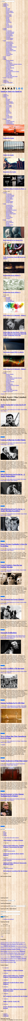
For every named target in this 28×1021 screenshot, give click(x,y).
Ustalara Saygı (9, 27)
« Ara (2, 936)
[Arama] (1, 1)
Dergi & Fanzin (9, 11)
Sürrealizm (8, 226)
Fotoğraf (5, 28)
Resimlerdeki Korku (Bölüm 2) (11, 275)
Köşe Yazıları (9, 16)
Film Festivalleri (9, 70)
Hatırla (6, 916)
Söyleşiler (8, 61)
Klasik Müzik (9, 48)
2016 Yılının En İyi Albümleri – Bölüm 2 (14, 315)
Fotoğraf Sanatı (9, 122)
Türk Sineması (9, 62)
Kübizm (7, 223)
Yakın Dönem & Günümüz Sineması (14, 64)
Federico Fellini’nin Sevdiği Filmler (13, 440)
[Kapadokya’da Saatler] (13, 169)
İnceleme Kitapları (10, 33)
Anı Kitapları (9, 30)
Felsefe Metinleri (9, 35)
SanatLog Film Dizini (8, 77)
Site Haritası (5, 1016)
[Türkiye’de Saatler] (13, 152)
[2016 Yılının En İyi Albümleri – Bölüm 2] (13, 312)
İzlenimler (8, 120)
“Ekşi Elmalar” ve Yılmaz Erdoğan (13, 840)
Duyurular (8, 297)
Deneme (8, 9)
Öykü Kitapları (9, 34)
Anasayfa (5, 3)
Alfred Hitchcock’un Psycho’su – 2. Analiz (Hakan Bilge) (13, 475)
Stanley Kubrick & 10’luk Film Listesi (14, 761)
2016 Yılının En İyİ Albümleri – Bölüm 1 (14, 369)
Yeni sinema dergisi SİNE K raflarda (13, 352)
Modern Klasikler (10, 60)
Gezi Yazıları (8, 14)
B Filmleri (8, 69)
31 (25, 707)
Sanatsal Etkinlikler (10, 301)
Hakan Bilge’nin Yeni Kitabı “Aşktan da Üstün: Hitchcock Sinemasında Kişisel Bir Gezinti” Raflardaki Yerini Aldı (14, 334)
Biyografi (8, 8)
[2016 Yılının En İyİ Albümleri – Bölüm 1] (13, 366)
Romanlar (8, 37)
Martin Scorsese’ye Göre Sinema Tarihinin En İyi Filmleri (12, 795)
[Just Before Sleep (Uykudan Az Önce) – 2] (13, 186)
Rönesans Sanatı (9, 224)
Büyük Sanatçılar (9, 222)
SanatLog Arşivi (4, 900)
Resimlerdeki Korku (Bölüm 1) (11, 292)
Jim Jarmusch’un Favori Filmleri (12, 599)
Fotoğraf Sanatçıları (10, 121)
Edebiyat (5, 6)
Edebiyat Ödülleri (10, 12)
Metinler (8, 51)
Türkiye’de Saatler (8, 155)
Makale (7, 18)
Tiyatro (25, 956)
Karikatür (8, 298)
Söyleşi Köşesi (9, 25)
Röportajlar (8, 53)
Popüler (5, 832)
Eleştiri (7, 13)
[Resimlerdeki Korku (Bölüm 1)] (13, 289)
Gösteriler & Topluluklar (11, 46)
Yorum (4, 834)
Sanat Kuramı (9, 300)
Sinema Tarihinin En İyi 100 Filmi (12, 703)
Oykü (7, 23)
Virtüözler (8, 55)
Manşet (8, 480)
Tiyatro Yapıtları (9, 39)
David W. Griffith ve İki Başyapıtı (12, 668)
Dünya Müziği (9, 44)
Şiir (6, 7)
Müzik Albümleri (9, 49)
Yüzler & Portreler (10, 123)
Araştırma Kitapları (10, 32)
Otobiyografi (8, 22)
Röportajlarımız (7, 956)
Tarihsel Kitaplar (9, 38)
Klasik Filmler (9, 75)
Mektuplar (8, 21)
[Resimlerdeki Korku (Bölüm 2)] (13, 272)
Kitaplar (7, 17)
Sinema (4, 59)
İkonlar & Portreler (10, 67)
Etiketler (5, 835)
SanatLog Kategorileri (5, 906)
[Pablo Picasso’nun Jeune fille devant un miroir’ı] (13, 254)
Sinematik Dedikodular (9, 633)
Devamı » (3, 437)
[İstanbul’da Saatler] (13, 135)
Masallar (8, 19)
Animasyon (8, 66)
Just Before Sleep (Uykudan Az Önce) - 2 (14, 189)
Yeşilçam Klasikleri (10, 65)
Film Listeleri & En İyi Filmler (12, 71)
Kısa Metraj (8, 72)
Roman (7, 24)
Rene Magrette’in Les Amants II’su (13, 240)
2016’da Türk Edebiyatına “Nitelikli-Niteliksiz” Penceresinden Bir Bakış (13, 846)
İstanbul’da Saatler (8, 138)
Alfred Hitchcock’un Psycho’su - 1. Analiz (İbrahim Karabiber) (13, 510)
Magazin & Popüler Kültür (11, 76)
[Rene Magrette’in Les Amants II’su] (13, 237)
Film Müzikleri (9, 45)
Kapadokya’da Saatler (9, 172)
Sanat (4, 58)
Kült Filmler (8, 74)
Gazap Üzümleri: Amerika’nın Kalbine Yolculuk (11, 566)
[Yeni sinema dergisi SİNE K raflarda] (13, 349)
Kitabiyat (5, 29)
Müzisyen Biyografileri (11, 50)
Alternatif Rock (9, 41)
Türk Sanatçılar (9, 54)
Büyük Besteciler (9, 43)
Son (4, 831)
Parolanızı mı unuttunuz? (8, 919)
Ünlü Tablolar (9, 221)
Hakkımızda (5, 4)
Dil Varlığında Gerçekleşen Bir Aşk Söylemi (15, 871)
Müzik (4, 40)
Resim (4, 56)
